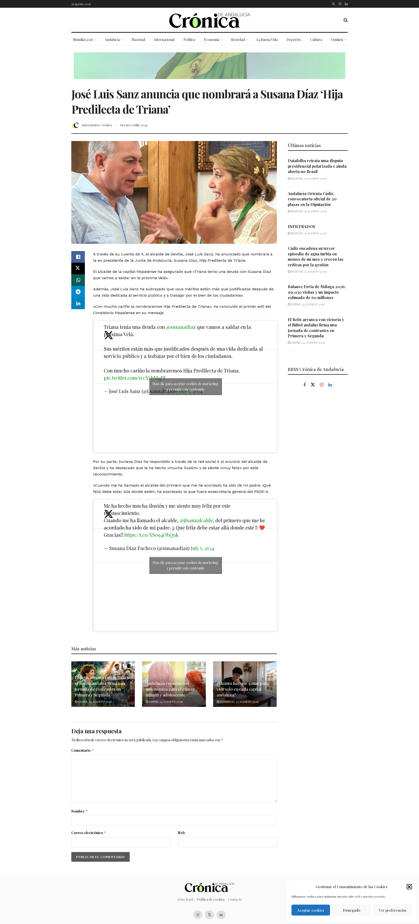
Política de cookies (211, 899)
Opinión (337, 39)
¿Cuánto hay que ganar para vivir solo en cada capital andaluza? (243, 688)
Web (181, 832)
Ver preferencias (392, 910)
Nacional (138, 39)
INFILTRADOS (301, 226)
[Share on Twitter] (78, 268)
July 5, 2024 (202, 548)
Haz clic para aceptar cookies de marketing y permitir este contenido (185, 386)
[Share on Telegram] (78, 292)
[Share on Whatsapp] (78, 280)
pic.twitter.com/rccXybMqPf (134, 377)
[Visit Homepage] (209, 20)
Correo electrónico (88, 832)
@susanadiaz (181, 327)
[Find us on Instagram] (339, 4)
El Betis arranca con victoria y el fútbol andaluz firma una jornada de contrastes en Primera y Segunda (102, 686)
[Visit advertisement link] (209, 69)
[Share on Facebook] (78, 257)
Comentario (82, 750)
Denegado (351, 910)
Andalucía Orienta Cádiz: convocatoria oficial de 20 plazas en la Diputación (312, 199)
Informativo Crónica (97, 125)
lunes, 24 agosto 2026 (94, 701)
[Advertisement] (318, 473)
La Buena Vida (267, 39)
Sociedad (238, 39)
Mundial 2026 (83, 39)
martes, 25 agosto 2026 (308, 178)
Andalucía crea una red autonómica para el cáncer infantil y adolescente (170, 688)
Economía (211, 39)
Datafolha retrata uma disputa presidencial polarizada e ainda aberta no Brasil (317, 166)
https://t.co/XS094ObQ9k (151, 534)
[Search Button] (346, 20)
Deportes (294, 39)
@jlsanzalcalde (196, 520)
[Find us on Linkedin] (330, 385)
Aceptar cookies (310, 910)
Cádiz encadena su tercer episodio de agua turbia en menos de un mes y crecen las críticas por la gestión (315, 256)
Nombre (79, 811)
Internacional (164, 39)
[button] (409, 886)
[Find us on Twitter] (333, 4)
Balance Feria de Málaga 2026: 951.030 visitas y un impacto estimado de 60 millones (317, 292)
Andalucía (112, 39)
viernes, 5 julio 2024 (133, 125)
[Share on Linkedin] (78, 303)
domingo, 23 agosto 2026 (238, 701)
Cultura (316, 39)
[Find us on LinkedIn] (346, 4)
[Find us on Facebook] (304, 385)
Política (189, 39)
